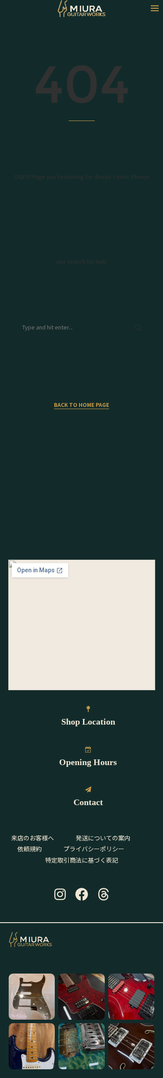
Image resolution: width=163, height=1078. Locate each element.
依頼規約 (29, 848)
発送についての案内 (103, 837)
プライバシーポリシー (93, 848)
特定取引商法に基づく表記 (81, 860)
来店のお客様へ (32, 837)
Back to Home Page (81, 404)
